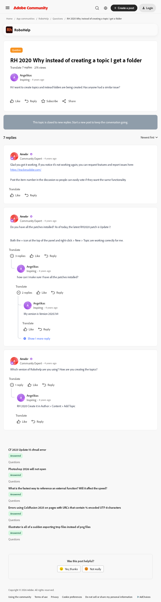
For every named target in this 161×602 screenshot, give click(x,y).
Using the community (19, 596)
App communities (26, 18)
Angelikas (26, 75)
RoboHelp (44, 18)
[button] (7, 9)
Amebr (24, 154)
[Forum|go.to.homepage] (30, 8)
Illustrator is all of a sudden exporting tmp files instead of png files (49, 527)
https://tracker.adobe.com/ (25, 169)
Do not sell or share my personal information (108, 596)
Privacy (55, 596)
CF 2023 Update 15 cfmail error (27, 449)
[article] (80, 175)
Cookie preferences (72, 596)
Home (9, 18)
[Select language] (105, 8)
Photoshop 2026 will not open (27, 469)
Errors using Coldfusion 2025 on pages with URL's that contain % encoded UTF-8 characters (64, 507)
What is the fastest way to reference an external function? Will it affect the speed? (57, 488)
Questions (58, 18)
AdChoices (145, 596)
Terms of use (41, 596)
